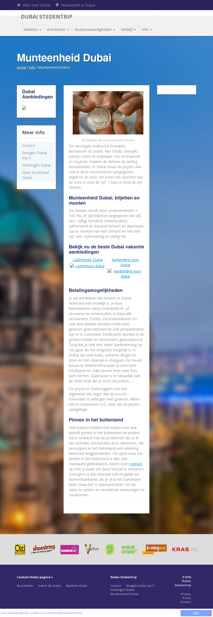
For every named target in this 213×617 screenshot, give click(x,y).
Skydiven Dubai (76, 585)
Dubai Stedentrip (46, 16)
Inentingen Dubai (122, 590)
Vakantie (31, 29)
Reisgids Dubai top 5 (140, 585)
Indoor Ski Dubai (49, 585)
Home (21, 67)
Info (146, 29)
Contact (115, 585)
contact (136, 463)
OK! (196, 613)
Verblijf (127, 29)
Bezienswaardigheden (94, 29)
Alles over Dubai (36, 5)
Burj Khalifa (25, 585)
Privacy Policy (186, 596)
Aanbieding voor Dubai (125, 262)
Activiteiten (56, 29)
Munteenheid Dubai (124, 594)
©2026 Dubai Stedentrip (183, 581)
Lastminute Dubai (88, 259)
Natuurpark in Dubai (77, 5)
